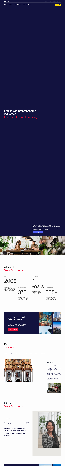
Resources (25, 4)
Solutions (10, 4)
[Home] (6, 1)
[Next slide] (27, 423)
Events (50, 1)
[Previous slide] (25, 423)
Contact (54, 1)
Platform (5, 4)
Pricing (29, 4)
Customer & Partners (17, 4)
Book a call (58, 4)
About (46, 1)
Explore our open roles (38, 232)
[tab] (5, 353)
